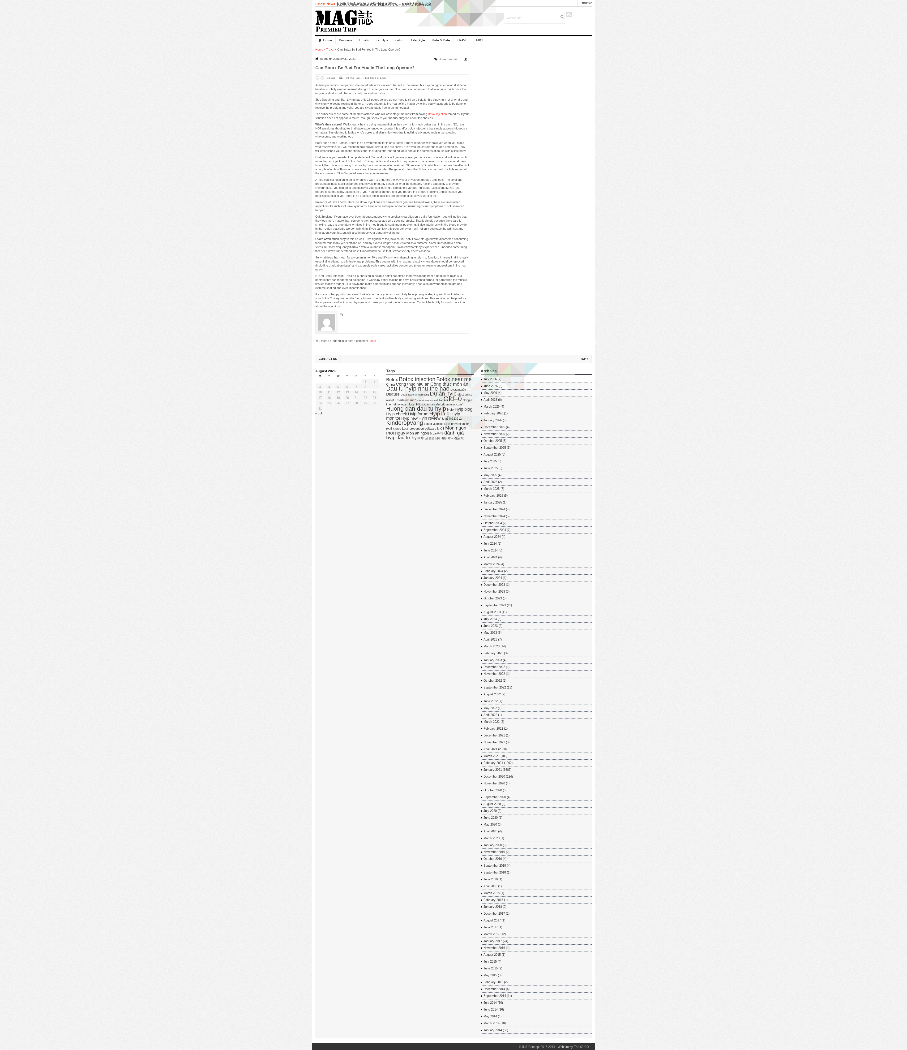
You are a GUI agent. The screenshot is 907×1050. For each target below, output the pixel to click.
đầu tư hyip (408, 437)
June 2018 (490, 879)
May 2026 (490, 393)
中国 (424, 438)
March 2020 (491, 838)
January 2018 (492, 906)
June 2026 (490, 386)
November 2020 (494, 783)
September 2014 (494, 996)
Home (327, 40)
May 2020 (490, 824)
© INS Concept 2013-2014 (537, 1047)
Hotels (364, 40)
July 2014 (490, 1002)
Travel (330, 49)
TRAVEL (463, 40)
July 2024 (490, 543)
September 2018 (494, 872)
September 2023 (494, 605)
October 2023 (492, 598)
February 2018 (493, 900)
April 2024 (490, 557)
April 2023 (490, 639)
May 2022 (490, 708)
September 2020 (494, 797)
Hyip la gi (440, 414)
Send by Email (378, 78)
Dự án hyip (443, 394)
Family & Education (390, 40)
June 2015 (490, 968)
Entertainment (404, 400)
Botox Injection (437, 114)
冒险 (431, 438)
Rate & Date (441, 40)
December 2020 (494, 776)
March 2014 (491, 1023)
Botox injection (417, 379)
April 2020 (490, 831)
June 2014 (490, 1009)
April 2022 (490, 715)
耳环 (450, 438)
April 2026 (490, 399)
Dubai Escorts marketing (415, 394)
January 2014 (492, 1030)
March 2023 (491, 646)
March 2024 (491, 564)
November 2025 (494, 434)
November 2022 (494, 674)
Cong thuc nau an (412, 384)
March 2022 (491, 721)
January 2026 (492, 420)
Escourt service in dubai (428, 400)
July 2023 (490, 619)
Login (372, 341)
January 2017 (492, 941)
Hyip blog (463, 409)
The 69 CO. (582, 1047)
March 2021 (491, 756)
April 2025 (490, 482)
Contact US (328, 359)
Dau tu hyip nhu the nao (417, 388)
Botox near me (448, 59)
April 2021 (490, 749)
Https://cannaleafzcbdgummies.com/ (439, 404)
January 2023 (492, 660)
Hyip (450, 409)
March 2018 (491, 893)
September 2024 (494, 530)
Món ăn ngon (417, 433)
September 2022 (494, 687)
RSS (569, 14)
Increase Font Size (322, 78)
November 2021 (494, 742)
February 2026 (493, 413)
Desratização (458, 389)
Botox (392, 379)
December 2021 (494, 735)
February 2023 (493, 653)
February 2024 (493, 571)
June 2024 (490, 550)
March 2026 (491, 406)
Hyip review (430, 418)
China (390, 384)
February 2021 (493, 763)
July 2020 (490, 811)
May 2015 (490, 975)
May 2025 (490, 475)
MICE (480, 40)
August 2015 (492, 954)
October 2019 (492, 859)
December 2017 (494, 913)
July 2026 (490, 379)
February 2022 (493, 728)
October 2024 (492, 523)
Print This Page (352, 78)
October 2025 (492, 441)
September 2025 (494, 447)
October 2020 (492, 790)
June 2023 (490, 626)
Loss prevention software (419, 428)
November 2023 (494, 591)
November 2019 (494, 852)
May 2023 (490, 632)
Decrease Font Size (317, 78)
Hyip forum (418, 413)
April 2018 (490, 886)
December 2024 (494, 509)
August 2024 (492, 536)
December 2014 (494, 989)
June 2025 (490, 468)
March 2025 (491, 489)
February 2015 (493, 982)
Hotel (411, 404)
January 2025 (492, 502)
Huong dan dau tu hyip (416, 408)
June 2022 (490, 701)
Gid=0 (452, 399)
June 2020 (490, 817)
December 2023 (494, 584)
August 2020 (492, 804)
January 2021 (492, 769)
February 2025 (493, 495)
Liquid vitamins (433, 423)
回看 (438, 438)
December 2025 (494, 427)
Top (584, 359)
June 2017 (490, 927)
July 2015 (490, 961)
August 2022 (492, 694)
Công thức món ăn (449, 384)
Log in (584, 3)
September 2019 (494, 865)
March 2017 (491, 934)
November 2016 (494, 948)
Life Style (418, 40)
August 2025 (492, 454)
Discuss (393, 394)
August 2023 (492, 612)
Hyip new (409, 418)
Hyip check (396, 414)
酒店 (457, 438)
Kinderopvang (404, 422)
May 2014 (490, 1016)
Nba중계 (436, 433)
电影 (444, 438)
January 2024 (492, 578)
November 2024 (494, 516)
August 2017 (492, 920)
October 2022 (492, 680)
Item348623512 (451, 418)
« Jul (318, 413)
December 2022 (494, 667)
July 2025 (490, 461)
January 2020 (492, 845)
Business (345, 40)
